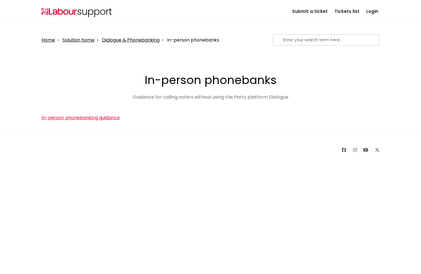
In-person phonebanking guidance (81, 117)
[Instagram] (353, 151)
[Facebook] (342, 151)
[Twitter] (376, 151)
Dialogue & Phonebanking (131, 40)
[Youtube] (364, 151)
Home (48, 40)
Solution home (78, 40)
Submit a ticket (310, 11)
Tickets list (347, 11)
